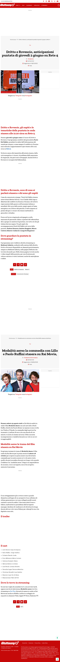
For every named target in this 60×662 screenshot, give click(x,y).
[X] (51, 1)
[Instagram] (46, 1)
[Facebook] (43, 1)
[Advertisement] (30, 22)
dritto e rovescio (19, 269)
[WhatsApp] (54, 1)
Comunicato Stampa (22, 274)
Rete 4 (27, 269)
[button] (59, 5)
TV (17, 39)
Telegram (18, 96)
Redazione (31, 59)
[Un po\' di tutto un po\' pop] (7, 5)
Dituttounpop (13, 39)
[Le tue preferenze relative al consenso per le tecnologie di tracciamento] (57, 659)
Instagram (28, 96)
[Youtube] (57, 1)
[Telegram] (49, 1)
